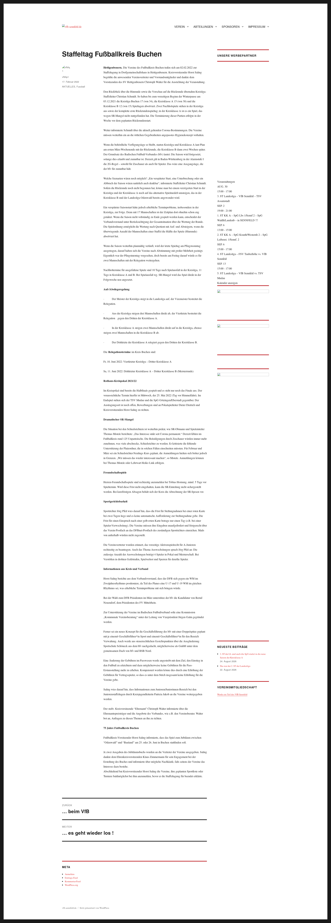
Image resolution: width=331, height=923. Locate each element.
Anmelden (69, 874)
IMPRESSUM (256, 27)
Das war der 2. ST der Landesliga (235, 666)
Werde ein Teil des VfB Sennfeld (232, 694)
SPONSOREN (231, 27)
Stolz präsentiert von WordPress (94, 907)
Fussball (81, 86)
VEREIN (179, 27)
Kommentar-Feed (73, 881)
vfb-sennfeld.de (69, 907)
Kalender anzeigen (227, 283)
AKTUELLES (68, 86)
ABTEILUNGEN (203, 27)
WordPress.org (71, 885)
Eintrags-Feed (71, 877)
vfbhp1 (65, 77)
